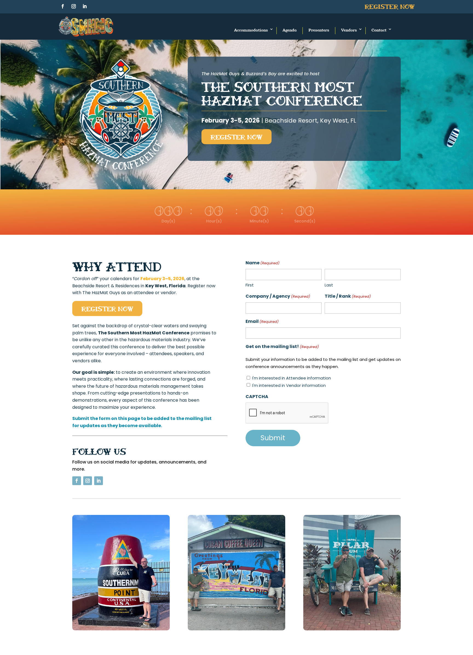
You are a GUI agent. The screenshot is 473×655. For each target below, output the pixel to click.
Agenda (289, 30)
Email (262, 321)
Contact (379, 30)
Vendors (349, 30)
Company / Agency (278, 296)
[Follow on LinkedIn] (84, 6)
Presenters (318, 30)
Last (329, 285)
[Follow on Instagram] (73, 6)
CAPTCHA (257, 396)
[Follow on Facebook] (62, 6)
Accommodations (251, 30)
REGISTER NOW (236, 136)
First (250, 285)
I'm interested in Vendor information (289, 385)
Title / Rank (348, 296)
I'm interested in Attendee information (291, 378)
